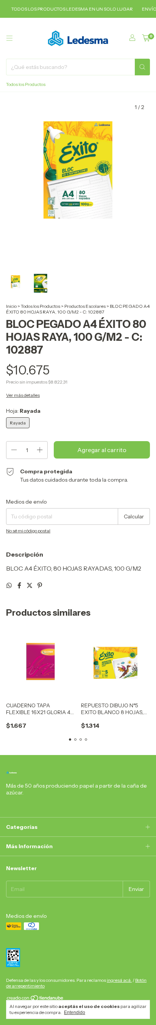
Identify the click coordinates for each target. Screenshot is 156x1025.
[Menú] (9, 38)
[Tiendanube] (35, 999)
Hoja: (23, 410)
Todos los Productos (25, 84)
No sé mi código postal (28, 531)
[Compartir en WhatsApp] (9, 585)
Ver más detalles (23, 395)
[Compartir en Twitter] (30, 585)
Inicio (11, 306)
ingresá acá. (119, 980)
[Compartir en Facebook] (19, 585)
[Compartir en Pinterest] (40, 585)
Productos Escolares (85, 306)
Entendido (74, 1012)
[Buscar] (142, 67)
